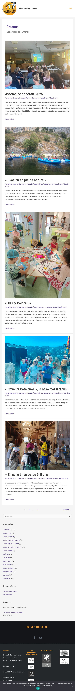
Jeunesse (22, 98)
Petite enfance (31, 98)
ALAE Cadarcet (8, 537)
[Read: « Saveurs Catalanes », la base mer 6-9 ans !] (37, 360)
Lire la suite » (9, 119)
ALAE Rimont (7, 551)
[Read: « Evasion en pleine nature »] (37, 151)
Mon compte (7, 680)
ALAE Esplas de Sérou (11, 544)
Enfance (15, 98)
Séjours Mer (7, 595)
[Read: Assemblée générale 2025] (37, 65)
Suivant (67, 510)
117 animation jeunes (27, 8)
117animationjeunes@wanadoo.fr (13, 612)
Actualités (8, 98)
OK (38, 688)
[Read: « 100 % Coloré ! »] (37, 255)
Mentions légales (9, 677)
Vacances (46, 184)
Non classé (7, 565)
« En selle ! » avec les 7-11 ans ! (27, 474)
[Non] (73, 686)
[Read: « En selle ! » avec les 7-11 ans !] (37, 445)
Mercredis (6, 561)
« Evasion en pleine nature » (25, 180)
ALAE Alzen (7, 533)
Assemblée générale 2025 (24, 94)
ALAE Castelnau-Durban (11, 540)
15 (38, 510)
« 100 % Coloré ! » (18, 303)
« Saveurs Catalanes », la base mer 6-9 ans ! (37, 389)
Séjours (40, 184)
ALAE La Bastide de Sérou (22, 184)
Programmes (8, 572)
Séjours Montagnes (10, 591)
